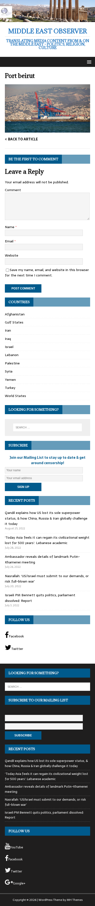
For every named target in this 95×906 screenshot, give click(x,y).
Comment (13, 190)
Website (11, 255)
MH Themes (75, 899)
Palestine (12, 363)
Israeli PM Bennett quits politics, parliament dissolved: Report (44, 815)
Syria (8, 371)
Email (9, 241)
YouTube (16, 847)
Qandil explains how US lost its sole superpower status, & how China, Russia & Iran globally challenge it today (46, 518)
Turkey (10, 387)
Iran (8, 330)
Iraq (8, 338)
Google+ (19, 883)
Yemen (10, 379)
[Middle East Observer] (47, 19)
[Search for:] (47, 427)
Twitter (17, 648)
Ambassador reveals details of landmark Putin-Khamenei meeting (46, 789)
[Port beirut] (47, 129)
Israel (9, 346)
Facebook (16, 636)
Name (10, 227)
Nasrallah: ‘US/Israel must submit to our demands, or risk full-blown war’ (45, 802)
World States (15, 395)
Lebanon (12, 355)
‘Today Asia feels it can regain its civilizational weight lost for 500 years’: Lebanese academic (47, 540)
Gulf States (14, 322)
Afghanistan (15, 314)
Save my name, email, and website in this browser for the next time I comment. (47, 272)
